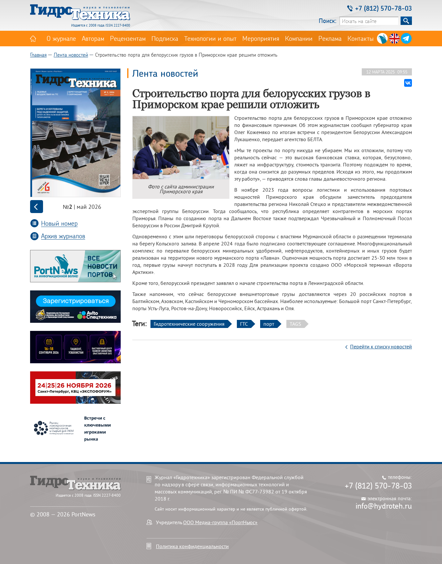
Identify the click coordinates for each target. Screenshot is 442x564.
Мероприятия (260, 38)
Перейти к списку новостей (381, 346)
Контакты (361, 38)
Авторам (93, 38)
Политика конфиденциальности (192, 546)
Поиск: (328, 21)
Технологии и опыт (210, 38)
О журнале (61, 38)
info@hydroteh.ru (384, 505)
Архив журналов (63, 236)
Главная (38, 54)
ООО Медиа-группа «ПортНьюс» (220, 522)
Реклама (330, 38)
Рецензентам (128, 38)
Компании (299, 38)
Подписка (164, 38)
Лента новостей (71, 54)
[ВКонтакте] (408, 83)
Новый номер (59, 223)
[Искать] (406, 21)
